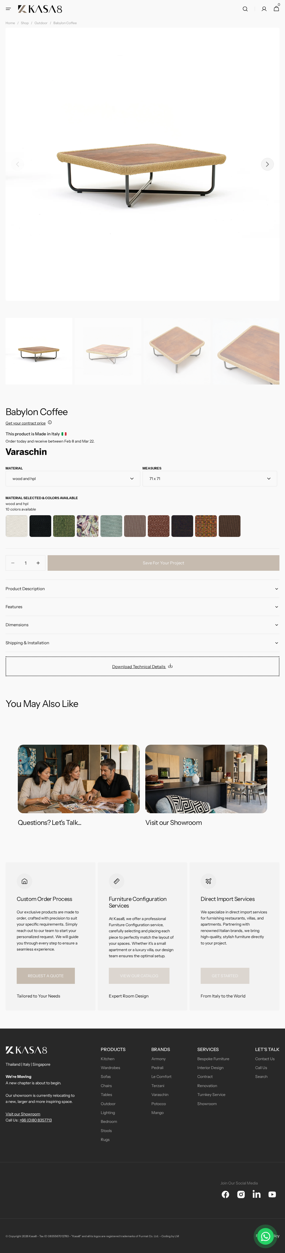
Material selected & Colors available (42, 498)
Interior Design (210, 1067)
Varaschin (159, 1094)
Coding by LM (170, 1236)
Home (10, 23)
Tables (106, 1094)
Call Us (261, 1067)
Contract (205, 1076)
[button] (8, 9)
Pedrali (157, 1067)
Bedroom (109, 1121)
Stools (106, 1130)
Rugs (105, 1139)
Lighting (108, 1112)
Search (261, 1076)
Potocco (158, 1103)
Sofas (106, 1076)
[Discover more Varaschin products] (26, 453)
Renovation (207, 1085)
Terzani (157, 1085)
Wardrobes (110, 1067)
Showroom (207, 1103)
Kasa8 (33, 1236)
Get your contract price (26, 423)
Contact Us (265, 1058)
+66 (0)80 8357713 (35, 1120)
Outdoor (41, 23)
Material (14, 468)
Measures (151, 468)
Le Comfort (161, 1076)
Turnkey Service (211, 1094)
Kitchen (107, 1058)
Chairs (106, 1085)
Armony (158, 1058)
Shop (25, 23)
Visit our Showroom (23, 1113)
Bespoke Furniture (213, 1058)
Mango (157, 1112)
